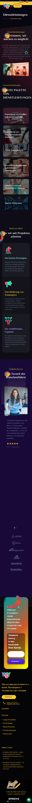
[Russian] (27, 1)
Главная (5, 18)
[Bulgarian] (20, 1)
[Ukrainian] (29, 1)
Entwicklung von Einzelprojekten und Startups (13, 134)
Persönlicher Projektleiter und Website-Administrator (15, 168)
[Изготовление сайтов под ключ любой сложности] (7, 6)
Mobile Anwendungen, (14, 150)
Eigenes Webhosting (13, 203)
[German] (25, 1)
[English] (22, 1)
